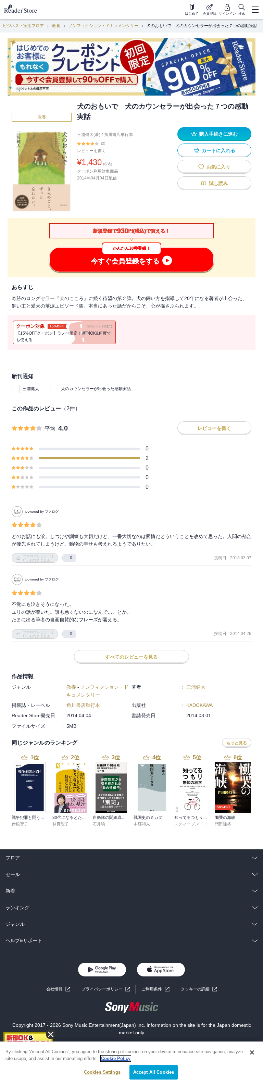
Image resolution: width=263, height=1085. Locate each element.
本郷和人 (142, 824)
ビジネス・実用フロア (23, 25)
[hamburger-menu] (255, 9)
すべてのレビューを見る (131, 657)
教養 (56, 25)
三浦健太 (31, 388)
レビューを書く (91, 151)
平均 (50, 429)
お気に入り (218, 167)
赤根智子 (20, 824)
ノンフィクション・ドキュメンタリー (103, 25)
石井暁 (99, 824)
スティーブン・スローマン (199, 824)
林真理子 (60, 824)
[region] (131, 1063)
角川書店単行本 (118, 134)
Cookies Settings (102, 1072)
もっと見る (236, 742)
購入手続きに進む (218, 134)
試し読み (218, 183)
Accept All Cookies (153, 1072)
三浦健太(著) (88, 134)
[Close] (252, 1052)
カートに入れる (218, 150)
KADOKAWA (199, 705)
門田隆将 (223, 824)
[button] (199, 989)
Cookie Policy (115, 1058)
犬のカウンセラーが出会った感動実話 (96, 388)
